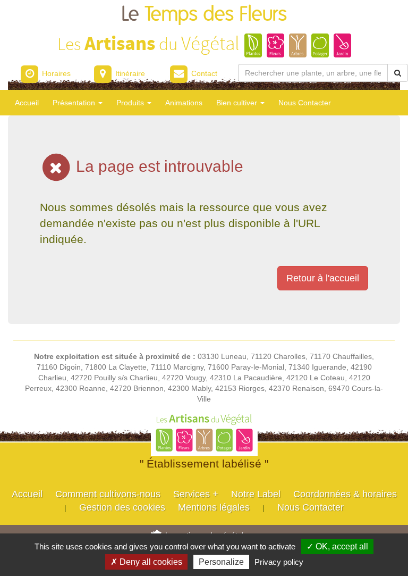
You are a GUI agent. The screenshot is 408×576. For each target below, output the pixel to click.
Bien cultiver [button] (237, 102)
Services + (195, 494)
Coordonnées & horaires (345, 494)
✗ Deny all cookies (146, 561)
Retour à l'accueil (322, 278)
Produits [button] (131, 102)
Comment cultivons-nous (107, 494)
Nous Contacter (304, 102)
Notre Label (255, 494)
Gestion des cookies (122, 507)
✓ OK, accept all (337, 546)
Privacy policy (278, 561)
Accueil (27, 102)
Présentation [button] (75, 102)
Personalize (221, 561)
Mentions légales (214, 507)
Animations (183, 102)
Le (204, 14)
